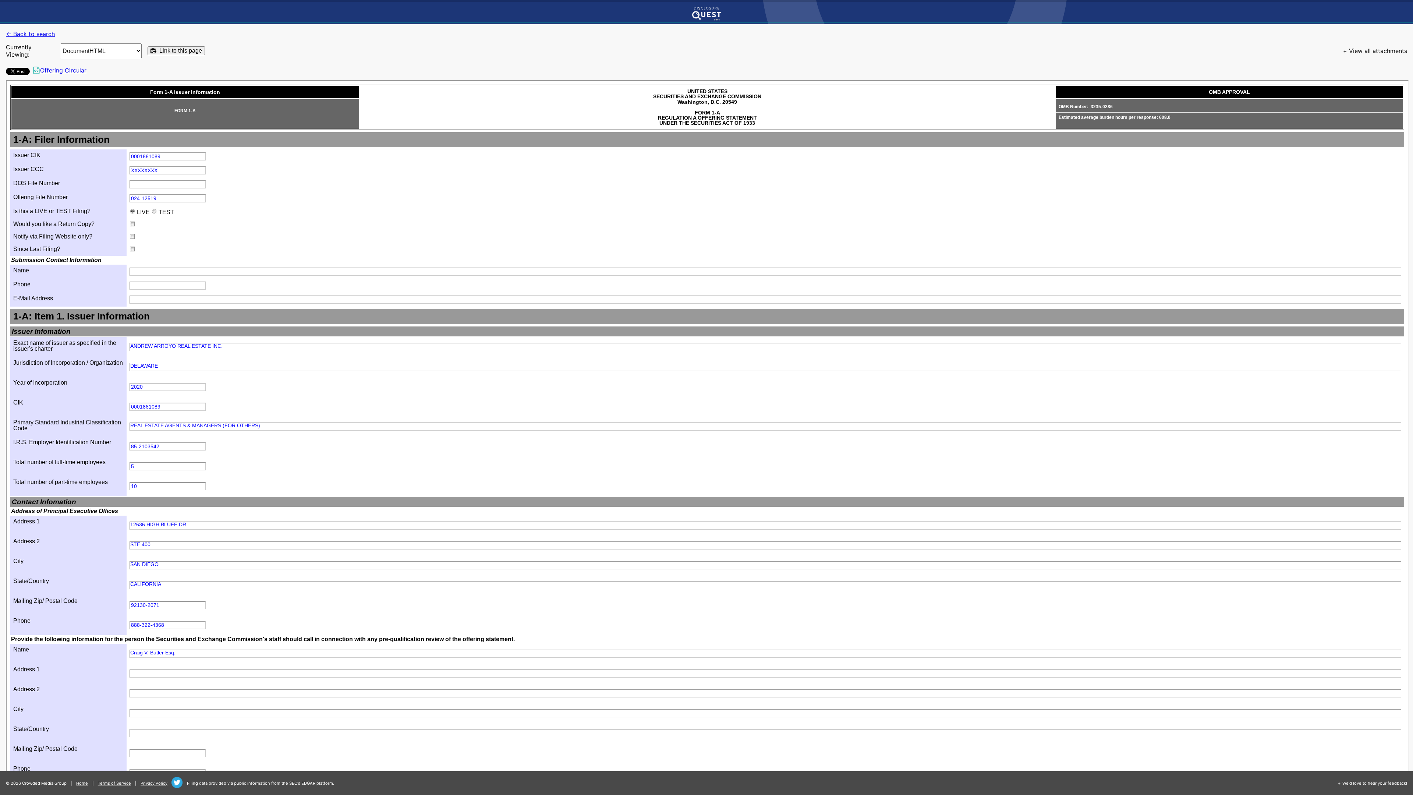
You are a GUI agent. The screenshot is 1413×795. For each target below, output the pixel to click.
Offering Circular (63, 70)
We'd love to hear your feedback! (1374, 783)
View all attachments (1378, 50)
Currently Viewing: (19, 50)
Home (82, 783)
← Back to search (30, 34)
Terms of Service (114, 783)
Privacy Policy (154, 783)
